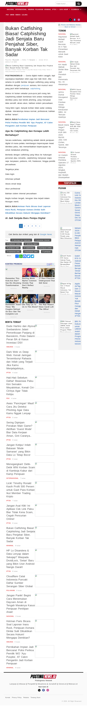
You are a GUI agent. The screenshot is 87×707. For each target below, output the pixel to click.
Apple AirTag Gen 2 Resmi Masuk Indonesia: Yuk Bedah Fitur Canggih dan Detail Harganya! (79, 299)
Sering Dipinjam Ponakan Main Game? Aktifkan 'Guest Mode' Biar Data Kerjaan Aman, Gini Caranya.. (19, 429)
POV (7, 15)
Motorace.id (72, 684)
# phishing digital (31, 244)
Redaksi (26, 697)
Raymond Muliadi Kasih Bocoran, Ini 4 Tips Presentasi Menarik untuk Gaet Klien (63, 47)
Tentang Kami (35, 697)
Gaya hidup (63, 9)
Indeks (18, 15)
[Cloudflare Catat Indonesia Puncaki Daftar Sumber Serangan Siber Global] (44, 581)
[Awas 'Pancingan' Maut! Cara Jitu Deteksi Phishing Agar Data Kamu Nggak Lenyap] (44, 408)
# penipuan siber (13, 248)
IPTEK (54, 9)
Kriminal (47, 9)
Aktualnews (41, 684)
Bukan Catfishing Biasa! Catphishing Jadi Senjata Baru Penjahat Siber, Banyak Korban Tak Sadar (20, 535)
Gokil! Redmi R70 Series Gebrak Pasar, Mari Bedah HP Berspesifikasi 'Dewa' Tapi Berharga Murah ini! (81, 266)
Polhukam (39, 9)
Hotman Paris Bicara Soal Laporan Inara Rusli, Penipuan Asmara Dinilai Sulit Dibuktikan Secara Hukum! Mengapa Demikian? (28, 209)
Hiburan (31, 9)
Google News (46, 234)
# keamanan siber (31, 251)
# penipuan (47, 251)
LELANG (24, 15)
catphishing (35, 89)
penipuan (25, 85)
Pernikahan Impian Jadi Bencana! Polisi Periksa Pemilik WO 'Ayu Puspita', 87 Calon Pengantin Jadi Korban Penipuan (29, 122)
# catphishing (29, 248)
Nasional (10, 9)
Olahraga (75, 9)
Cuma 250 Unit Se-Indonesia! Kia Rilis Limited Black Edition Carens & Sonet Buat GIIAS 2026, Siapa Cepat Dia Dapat (80, 205)
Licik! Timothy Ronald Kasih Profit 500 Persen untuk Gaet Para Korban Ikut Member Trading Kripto (20, 490)
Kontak (7, 697)
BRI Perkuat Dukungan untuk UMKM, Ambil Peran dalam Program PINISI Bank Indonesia (80, 331)
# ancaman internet (43, 240)
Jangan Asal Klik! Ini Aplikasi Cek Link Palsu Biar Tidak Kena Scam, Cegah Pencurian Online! (20, 512)
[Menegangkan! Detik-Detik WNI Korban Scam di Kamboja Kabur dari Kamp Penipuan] (44, 468)
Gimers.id (62, 684)
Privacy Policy (17, 697)
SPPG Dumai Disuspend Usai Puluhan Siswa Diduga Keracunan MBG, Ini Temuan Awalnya (63, 104)
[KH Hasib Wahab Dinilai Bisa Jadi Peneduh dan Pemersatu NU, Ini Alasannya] (76, 66)
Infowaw (22, 684)
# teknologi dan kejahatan (21, 240)
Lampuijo (13, 684)
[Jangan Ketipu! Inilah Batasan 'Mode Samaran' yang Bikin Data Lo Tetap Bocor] (44, 449)
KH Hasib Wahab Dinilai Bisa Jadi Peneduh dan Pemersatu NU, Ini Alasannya (63, 74)
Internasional (21, 9)
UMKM (12, 15)
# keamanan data (13, 251)
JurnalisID (53, 684)
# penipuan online (45, 248)
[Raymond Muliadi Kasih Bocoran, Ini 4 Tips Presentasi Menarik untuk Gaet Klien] (76, 39)
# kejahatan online (13, 244)
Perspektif (31, 684)
